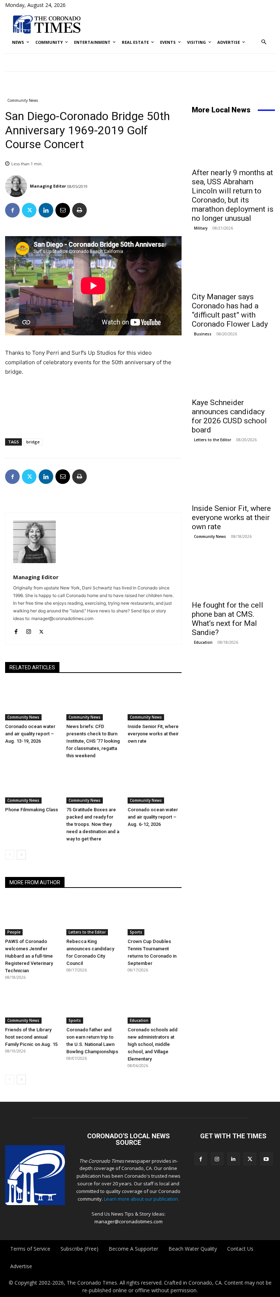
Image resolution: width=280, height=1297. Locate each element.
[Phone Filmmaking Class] (32, 785)
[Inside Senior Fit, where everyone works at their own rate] (155, 701)
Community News (22, 100)
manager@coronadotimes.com (128, 1221)
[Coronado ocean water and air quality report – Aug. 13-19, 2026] (32, 701)
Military (200, 228)
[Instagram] (28, 630)
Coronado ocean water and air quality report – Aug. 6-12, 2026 (153, 817)
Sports (136, 932)
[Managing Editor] (17, 186)
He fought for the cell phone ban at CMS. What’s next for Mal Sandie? (227, 619)
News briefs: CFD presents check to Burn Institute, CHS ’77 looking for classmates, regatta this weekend (93, 741)
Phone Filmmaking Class (31, 809)
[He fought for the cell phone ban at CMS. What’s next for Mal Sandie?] (233, 575)
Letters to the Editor (87, 932)
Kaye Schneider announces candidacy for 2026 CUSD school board (229, 416)
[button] (264, 42)
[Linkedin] (46, 210)
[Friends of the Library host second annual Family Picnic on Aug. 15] (32, 1005)
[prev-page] (9, 854)
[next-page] (21, 854)
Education (139, 1020)
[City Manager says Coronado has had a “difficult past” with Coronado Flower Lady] (233, 267)
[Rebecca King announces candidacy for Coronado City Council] (93, 916)
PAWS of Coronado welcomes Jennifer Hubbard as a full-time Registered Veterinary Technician (29, 956)
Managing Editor (48, 186)
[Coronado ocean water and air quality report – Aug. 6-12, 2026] (155, 785)
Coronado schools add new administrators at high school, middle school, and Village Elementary (153, 1044)
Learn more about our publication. (141, 1199)
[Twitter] (29, 210)
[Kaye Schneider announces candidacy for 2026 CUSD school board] (233, 372)
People (13, 932)
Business (202, 333)
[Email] (62, 210)
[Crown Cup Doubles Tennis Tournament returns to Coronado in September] (155, 916)
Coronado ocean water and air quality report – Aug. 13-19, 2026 (30, 734)
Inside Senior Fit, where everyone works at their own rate (153, 734)
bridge (33, 441)
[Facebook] (12, 210)
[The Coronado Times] (46, 24)
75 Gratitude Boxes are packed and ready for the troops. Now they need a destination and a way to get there (92, 824)
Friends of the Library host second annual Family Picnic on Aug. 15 (31, 1037)
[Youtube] (266, 1158)
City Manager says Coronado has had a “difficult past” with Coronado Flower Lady (230, 310)
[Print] (79, 210)
